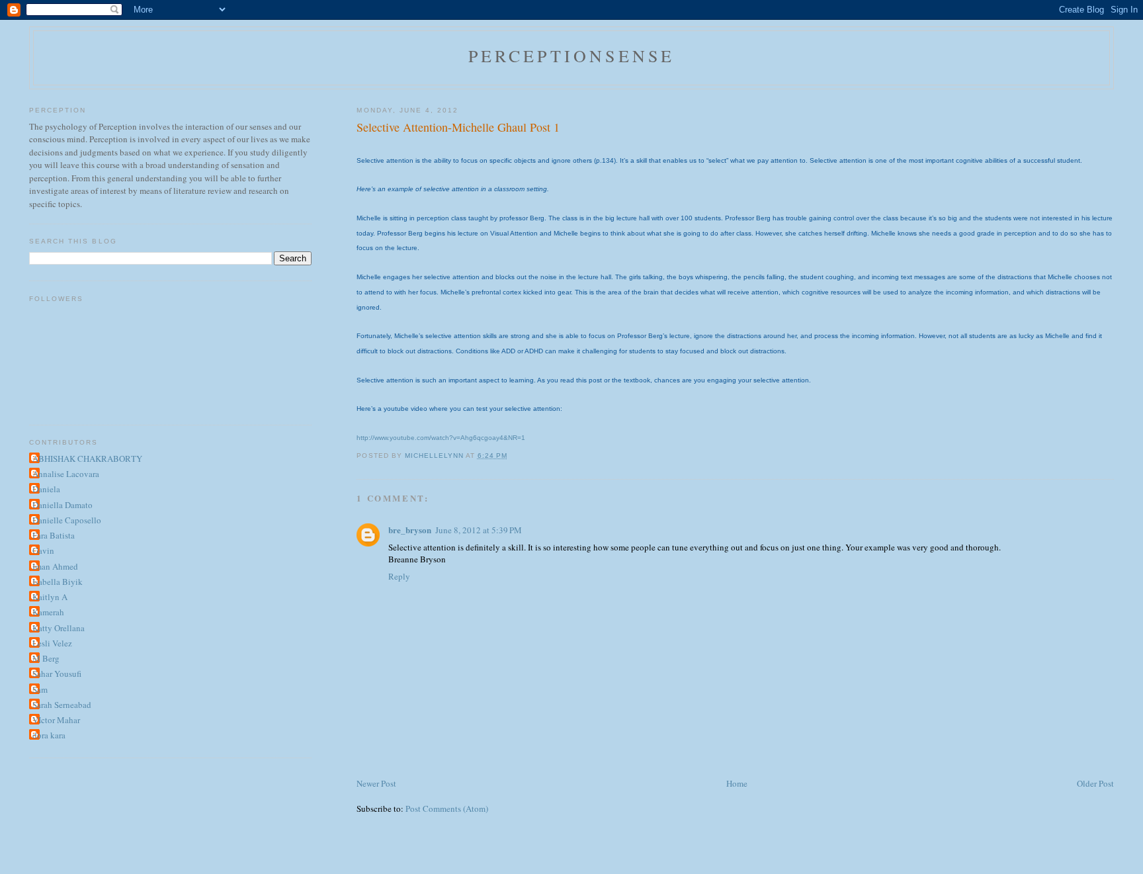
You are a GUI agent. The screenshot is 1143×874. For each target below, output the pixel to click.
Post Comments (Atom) (446, 808)
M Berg (46, 658)
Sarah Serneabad (61, 705)
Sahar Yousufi (56, 673)
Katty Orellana (58, 628)
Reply (399, 576)
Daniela (46, 489)
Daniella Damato (62, 505)
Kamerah (48, 612)
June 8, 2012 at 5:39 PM (478, 530)
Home (736, 783)
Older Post (1095, 783)
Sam (40, 689)
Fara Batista (53, 535)
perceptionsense (571, 55)
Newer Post (376, 783)
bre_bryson (409, 529)
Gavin (43, 550)
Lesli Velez (52, 643)
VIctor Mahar (56, 720)
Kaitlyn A (49, 597)
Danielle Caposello (66, 520)
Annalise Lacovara (65, 474)
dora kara (48, 735)
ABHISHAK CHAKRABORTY (87, 458)
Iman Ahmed (55, 566)
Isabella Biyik (57, 582)
